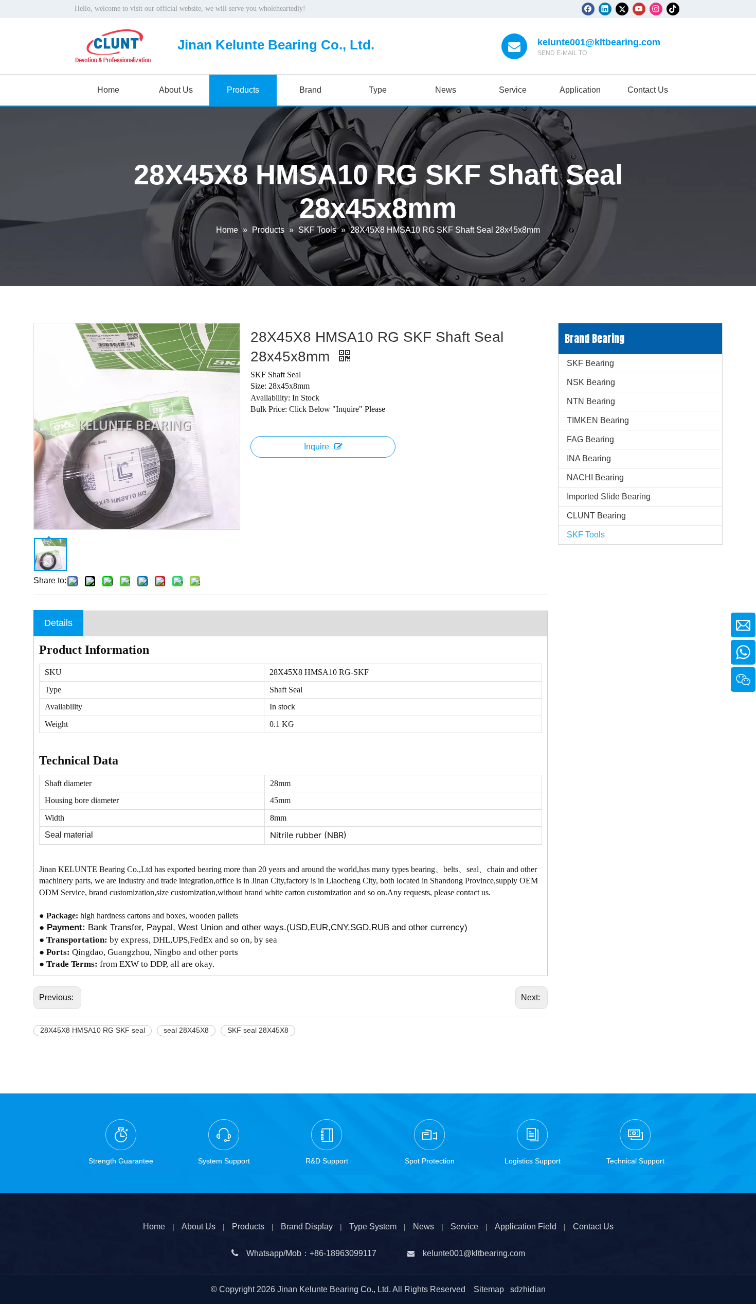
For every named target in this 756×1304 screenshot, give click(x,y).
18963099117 (351, 1253)
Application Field (525, 1226)
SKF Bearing (590, 363)
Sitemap (489, 1289)
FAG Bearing (590, 439)
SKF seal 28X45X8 (258, 1030)
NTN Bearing (591, 401)
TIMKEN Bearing (598, 420)
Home (154, 1226)
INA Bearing (589, 458)
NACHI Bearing (595, 477)
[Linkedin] (605, 9)
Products (248, 1226)
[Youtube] (639, 9)
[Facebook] (588, 9)
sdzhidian (528, 1289)
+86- (318, 1253)
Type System (373, 1226)
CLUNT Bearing (596, 515)
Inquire (316, 446)
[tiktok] (673, 9)
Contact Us (593, 1226)
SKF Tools (586, 534)
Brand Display (307, 1226)
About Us (198, 1226)
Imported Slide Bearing (609, 496)
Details (58, 623)
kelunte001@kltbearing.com (598, 42)
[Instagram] (656, 9)
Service (464, 1226)
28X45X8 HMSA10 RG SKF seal (92, 1030)
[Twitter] (622, 9)
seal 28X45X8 (186, 1030)
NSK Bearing (591, 382)
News (423, 1226)
